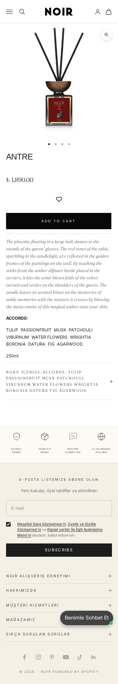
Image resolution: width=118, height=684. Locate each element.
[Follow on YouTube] (66, 657)
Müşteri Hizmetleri (32, 605)
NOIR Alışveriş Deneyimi (38, 576)
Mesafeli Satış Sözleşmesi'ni (41, 524)
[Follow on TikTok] (80, 657)
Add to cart (58, 221)
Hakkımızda (21, 590)
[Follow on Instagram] (38, 657)
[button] (59, 199)
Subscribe (59, 549)
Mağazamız (21, 619)
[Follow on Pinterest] (52, 657)
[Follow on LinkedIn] (93, 657)
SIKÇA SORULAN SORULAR (38, 634)
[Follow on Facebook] (24, 657)
